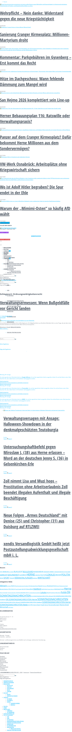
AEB (8, 259)
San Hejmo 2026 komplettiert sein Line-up (34, 100)
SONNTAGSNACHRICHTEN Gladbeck (31, 602)
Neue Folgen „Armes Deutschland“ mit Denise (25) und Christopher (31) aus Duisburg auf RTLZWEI (35, 520)
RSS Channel (3, 661)
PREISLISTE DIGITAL (16, 327)
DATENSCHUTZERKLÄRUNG (14, 265)
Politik (64, 592)
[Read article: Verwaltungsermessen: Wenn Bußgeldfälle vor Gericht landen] (36, 320)
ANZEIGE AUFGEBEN (5, 239)
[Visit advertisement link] (13, 351)
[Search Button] (15, 282)
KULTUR (6, 249)
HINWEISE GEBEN (4, 232)
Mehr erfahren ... (5, 223)
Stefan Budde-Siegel (7, 316)
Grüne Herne (50, 589)
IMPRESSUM (10, 311)
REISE (1, 578)
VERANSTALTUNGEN (23, 577)
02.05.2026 (2, 317)
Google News (3, 658)
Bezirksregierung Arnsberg (21, 586)
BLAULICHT (18, 571)
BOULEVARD (7, 247)
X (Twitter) (2, 668)
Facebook (2, 656)
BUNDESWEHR (38, 572)
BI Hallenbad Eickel (33, 586)
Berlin (13, 586)
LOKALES (7, 251)
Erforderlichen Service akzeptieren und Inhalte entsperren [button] (14, 382)
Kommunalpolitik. (12, 592)
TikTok (1, 664)
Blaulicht (40, 586)
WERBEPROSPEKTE (8, 681)
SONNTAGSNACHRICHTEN (52, 599)
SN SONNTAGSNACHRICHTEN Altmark (42, 596)
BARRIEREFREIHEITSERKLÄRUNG (15, 263)
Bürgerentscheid (63, 586)
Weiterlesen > (5, 327)
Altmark (3, 585)
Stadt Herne (44, 605)
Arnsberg (9, 586)
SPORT (5, 269)
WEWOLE (35, 578)
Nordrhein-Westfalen (55, 592)
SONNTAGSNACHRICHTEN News (14, 604)
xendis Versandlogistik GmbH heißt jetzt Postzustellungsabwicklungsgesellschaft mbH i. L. (37, 549)
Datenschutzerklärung (35, 672)
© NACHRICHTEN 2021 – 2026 (11, 672)
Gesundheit (29, 589)
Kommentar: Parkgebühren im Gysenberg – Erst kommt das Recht (35, 60)
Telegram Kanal (4, 662)
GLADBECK (22, 575)
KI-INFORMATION (11, 268)
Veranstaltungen (53, 605)
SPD (29, 605)
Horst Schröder (3, 592)
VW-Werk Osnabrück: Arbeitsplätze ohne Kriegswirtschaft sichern (33, 167)
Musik (48, 592)
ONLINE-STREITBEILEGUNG (14, 272)
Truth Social (3, 665)
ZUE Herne (10, 607)
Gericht (24, 589)
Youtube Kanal (3, 670)
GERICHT (3, 575)
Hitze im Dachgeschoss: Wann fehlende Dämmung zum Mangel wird (32, 81)
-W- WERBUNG (4, 572)
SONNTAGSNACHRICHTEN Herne (56, 602)
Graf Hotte (44, 589)
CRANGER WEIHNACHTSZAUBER (62, 572)
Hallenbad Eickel (59, 589)
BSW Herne (56, 586)
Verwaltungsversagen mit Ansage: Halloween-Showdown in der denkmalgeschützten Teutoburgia (31, 423)
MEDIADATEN (10, 322)
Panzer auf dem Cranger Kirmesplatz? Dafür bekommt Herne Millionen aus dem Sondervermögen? (35, 142)
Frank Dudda (18, 589)
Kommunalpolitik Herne (22, 592)
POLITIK (6, 252)
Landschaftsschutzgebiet (34, 592)
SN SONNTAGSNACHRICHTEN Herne (21, 599)
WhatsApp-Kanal (4, 667)
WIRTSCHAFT (7, 256)
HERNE (31, 574)
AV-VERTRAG (10, 295)
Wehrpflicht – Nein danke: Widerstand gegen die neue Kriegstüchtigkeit (31, 15)
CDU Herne (11, 589)
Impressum (26, 672)
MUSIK (58, 575)
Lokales (43, 592)
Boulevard (50, 586)
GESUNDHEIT (13, 575)
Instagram (2, 659)
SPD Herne (33, 605)
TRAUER (12, 578)
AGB (8, 290)
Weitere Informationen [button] (5, 384)
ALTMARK (11, 571)
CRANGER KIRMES (48, 572)
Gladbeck (37, 589)
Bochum (45, 586)
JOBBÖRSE (37, 575)
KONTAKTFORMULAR (9, 714)
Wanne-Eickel (64, 605)
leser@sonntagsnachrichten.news (8, 628)
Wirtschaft (4, 607)
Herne (67, 588)
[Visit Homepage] (8, 228)
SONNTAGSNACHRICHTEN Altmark (10, 602)
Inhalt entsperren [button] (4, 381)
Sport (39, 605)
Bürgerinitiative (4, 589)
